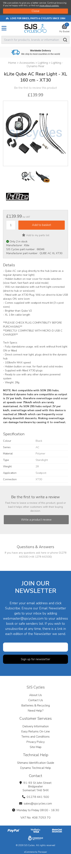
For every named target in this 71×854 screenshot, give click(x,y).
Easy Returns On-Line (35, 731)
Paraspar (42, 852)
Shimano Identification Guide (35, 763)
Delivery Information (36, 726)
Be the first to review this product (35, 88)
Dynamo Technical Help (35, 768)
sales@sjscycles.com (38, 803)
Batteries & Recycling (35, 705)
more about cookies (49, 5)
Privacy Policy (36, 742)
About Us (35, 695)
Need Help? (35, 711)
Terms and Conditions (35, 737)
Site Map (35, 747)
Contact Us (35, 700)
